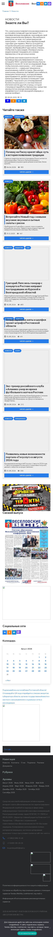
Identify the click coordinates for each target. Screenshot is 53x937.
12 (20, 664)
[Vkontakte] (38, 3)
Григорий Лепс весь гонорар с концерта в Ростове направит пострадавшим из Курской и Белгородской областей (24, 287)
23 (45, 667)
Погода (7, 749)
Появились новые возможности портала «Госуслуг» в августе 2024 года (25, 457)
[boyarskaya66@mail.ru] (5, 848)
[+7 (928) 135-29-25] (5, 843)
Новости (14, 11)
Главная (6, 11)
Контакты (15, 763)
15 (39, 664)
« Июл (8, 680)
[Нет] (50, 928)
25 (14, 671)
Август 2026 (8, 783)
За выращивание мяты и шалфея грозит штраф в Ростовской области (26, 322)
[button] (3, 3)
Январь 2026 (44, 786)
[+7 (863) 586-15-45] (5, 838)
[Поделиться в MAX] (7, 101)
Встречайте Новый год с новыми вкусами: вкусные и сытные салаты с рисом (26, 219)
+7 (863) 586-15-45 (15, 838)
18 (14, 667)
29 (39, 671)
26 (20, 671)
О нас (23, 763)
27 (26, 671)
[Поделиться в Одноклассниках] (13, 101)
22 (39, 667)
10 (8, 664)
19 (20, 667)
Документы (7, 766)
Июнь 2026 (29, 783)
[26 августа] (26, 551)
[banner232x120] (40, 857)
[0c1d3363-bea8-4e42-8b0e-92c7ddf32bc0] (26, 722)
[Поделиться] (18, 101)
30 (45, 671)
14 (33, 664)
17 (7, 667)
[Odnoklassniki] (42, 3)
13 (26, 664)
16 (45, 664)
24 (7, 671)
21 (33, 667)
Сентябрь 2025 (9, 792)
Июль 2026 (18, 783)
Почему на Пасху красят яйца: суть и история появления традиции (27, 153)
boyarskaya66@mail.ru (16, 848)
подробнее (14, 925)
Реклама (40, 763)
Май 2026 (40, 783)
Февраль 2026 (31, 786)
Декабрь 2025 (8, 789)
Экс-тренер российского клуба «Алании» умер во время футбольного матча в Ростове (25, 389)
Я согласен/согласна (27, 933)
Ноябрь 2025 (21, 789)
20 (26, 667)
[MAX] (49, 3)
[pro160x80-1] (40, 869)
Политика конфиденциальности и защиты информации (25, 885)
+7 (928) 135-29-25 (15, 843)
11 (13, 664)
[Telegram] (45, 3)
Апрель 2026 (8, 786)
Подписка (31, 763)
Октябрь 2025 (34, 789)
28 (33, 671)
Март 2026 (19, 786)
